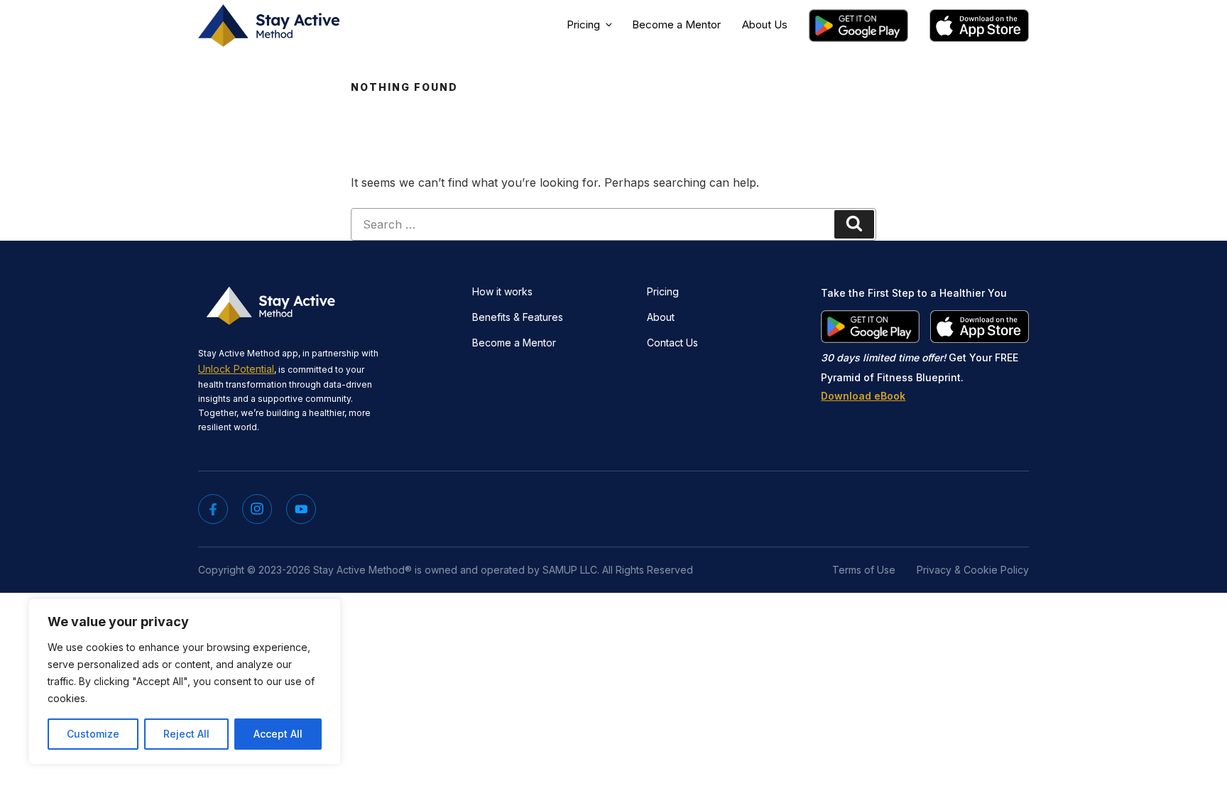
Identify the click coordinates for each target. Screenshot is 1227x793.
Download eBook (863, 396)
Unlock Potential (236, 369)
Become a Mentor (676, 24)
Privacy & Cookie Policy (973, 570)
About (661, 317)
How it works (502, 291)
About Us (764, 24)
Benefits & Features (517, 317)
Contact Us (672, 343)
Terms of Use (863, 570)
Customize (93, 734)
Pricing (583, 24)
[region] (184, 681)
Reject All (186, 734)
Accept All (277, 734)
